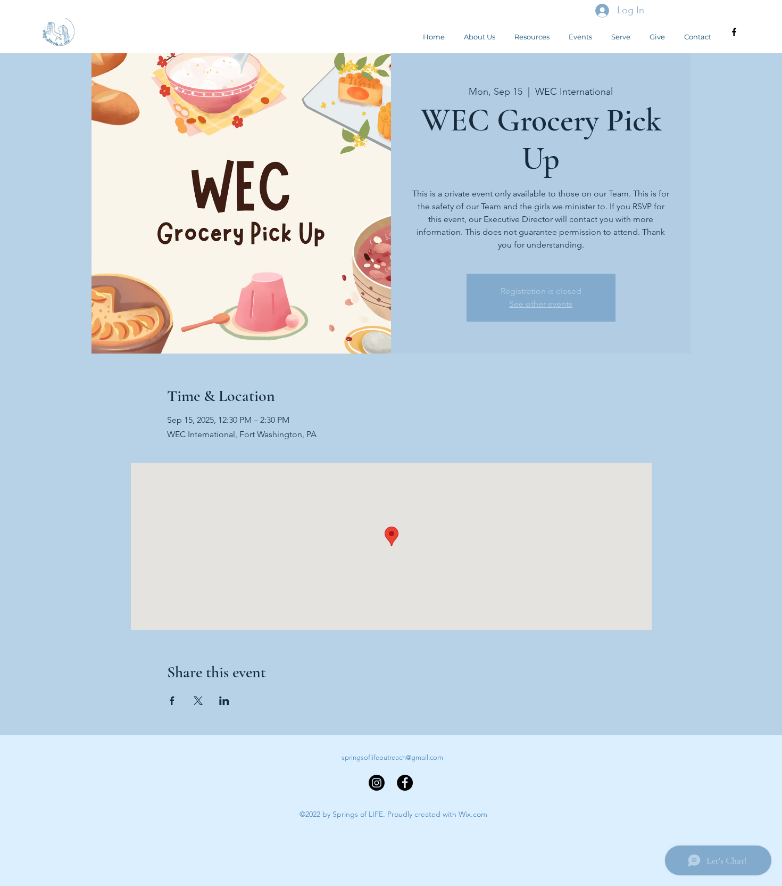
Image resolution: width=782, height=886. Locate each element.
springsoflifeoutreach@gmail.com (392, 757)
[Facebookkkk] (405, 783)
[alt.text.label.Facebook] (734, 32)
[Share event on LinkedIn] (224, 700)
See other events (540, 304)
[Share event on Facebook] (172, 700)
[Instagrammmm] (377, 783)
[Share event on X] (198, 700)
